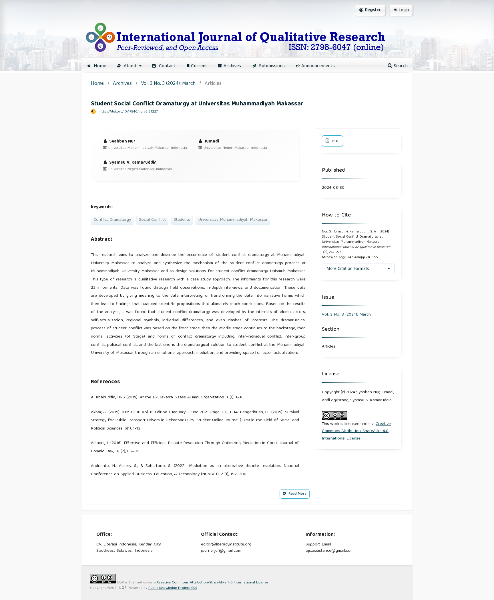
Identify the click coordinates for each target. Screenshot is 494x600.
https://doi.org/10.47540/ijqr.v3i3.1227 (128, 112)
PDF (334, 141)
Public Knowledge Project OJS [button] (172, 588)
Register (373, 10)
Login (404, 10)
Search (400, 66)
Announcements (318, 66)
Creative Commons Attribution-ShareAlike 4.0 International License (356, 431)
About (130, 66)
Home (99, 66)
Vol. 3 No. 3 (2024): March (168, 84)
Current (199, 66)
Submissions (271, 66)
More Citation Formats (347, 268)
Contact (167, 66)
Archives (232, 66)
